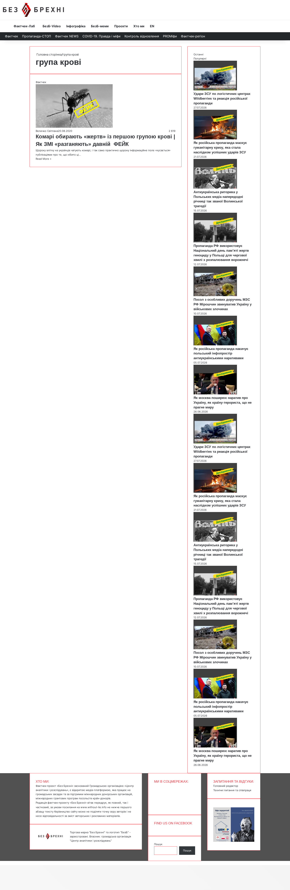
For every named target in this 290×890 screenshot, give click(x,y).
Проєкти (121, 26)
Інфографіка (75, 26)
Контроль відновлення (141, 36)
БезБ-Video (52, 26)
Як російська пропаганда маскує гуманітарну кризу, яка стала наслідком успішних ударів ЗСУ (220, 147)
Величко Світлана (47, 130)
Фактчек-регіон (193, 36)
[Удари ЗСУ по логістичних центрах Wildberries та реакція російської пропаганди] (215, 89)
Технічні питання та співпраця (232, 790)
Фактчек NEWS (67, 36)
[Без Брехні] (33, 10)
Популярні (200, 58)
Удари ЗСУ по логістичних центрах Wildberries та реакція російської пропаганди (222, 98)
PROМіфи (170, 36)
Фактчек (11, 36)
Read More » (43, 158)
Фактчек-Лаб (24, 26)
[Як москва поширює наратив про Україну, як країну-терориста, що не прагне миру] (215, 393)
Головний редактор (225, 785)
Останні (198, 54)
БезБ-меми (100, 26)
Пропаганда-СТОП (36, 36)
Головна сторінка (49, 54)
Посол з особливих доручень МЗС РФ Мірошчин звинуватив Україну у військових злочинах (223, 304)
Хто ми (138, 26)
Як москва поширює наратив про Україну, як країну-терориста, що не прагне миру (223, 402)
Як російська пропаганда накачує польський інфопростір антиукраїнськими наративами (221, 353)
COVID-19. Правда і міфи (101, 36)
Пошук (158, 844)
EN (152, 26)
